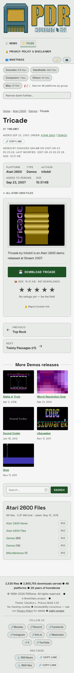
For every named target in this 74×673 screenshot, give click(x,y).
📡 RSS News (25, 657)
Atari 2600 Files (16, 530)
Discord (36, 627)
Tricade (15, 120)
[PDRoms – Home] (37, 18)
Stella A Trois (11, 396)
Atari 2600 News (17, 523)
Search (59, 490)
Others (41, 77)
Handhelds (44, 70)
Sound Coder (11, 433)
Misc (13, 85)
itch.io (37, 634)
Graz (6, 470)
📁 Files (28, 43)
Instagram (17, 634)
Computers (16, 77)
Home (6, 111)
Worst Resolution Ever (51, 396)
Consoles (16, 70)
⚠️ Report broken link (37, 306)
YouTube (43, 642)
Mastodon (56, 634)
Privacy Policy (25, 610)
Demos (33, 111)
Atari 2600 (19, 111)
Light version (56, 610)
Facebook (56, 627)
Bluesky (17, 627)
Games (10, 538)
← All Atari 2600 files (18, 193)
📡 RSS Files (25, 665)
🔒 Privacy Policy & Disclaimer (28, 51)
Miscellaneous (15, 553)
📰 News (11, 43)
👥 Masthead (14, 59)
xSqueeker (44, 433)
